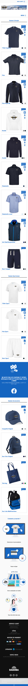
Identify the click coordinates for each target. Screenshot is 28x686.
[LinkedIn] (14, 675)
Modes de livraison (14, 626)
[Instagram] (17, 675)
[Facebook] (11, 675)
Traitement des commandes (14, 625)
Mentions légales (14, 632)
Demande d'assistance (14, 627)
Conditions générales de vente (14, 633)
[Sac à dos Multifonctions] (14, 499)
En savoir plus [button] (4, 682)
